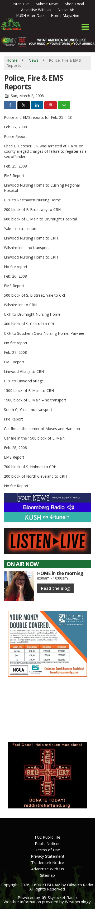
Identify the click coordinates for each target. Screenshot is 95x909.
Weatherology (78, 901)
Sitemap (47, 875)
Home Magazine (65, 15)
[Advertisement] (47, 644)
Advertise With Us (36, 9)
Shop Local (74, 3)
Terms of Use (47, 849)
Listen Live (20, 3)
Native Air (66, 9)
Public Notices (47, 843)
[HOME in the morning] (19, 586)
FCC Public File (47, 837)
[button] (85, 27)
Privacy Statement (47, 856)
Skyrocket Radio (62, 897)
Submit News (47, 3)
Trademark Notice (47, 862)
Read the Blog (55, 588)
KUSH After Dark (30, 15)
